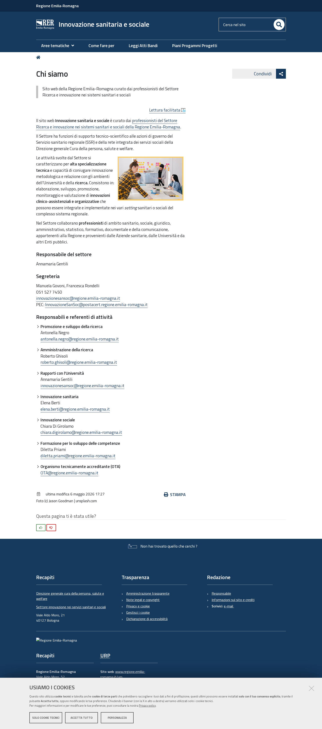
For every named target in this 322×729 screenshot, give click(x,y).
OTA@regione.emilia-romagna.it (69, 473)
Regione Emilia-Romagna (57, 6)
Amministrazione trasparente (148, 593)
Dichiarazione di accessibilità (147, 618)
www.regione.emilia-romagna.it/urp (122, 674)
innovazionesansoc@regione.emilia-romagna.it (78, 298)
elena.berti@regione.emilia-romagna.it (75, 409)
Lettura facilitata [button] (165, 110)
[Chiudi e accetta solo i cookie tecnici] (311, 688)
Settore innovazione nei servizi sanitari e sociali (71, 607)
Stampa (178, 494)
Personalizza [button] (117, 717)
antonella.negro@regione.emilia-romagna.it (80, 339)
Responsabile (221, 593)
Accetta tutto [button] (82, 717)
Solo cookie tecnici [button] (45, 717)
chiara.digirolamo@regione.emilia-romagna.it (81, 432)
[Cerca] (279, 24)
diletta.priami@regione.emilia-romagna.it (78, 455)
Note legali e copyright (143, 599)
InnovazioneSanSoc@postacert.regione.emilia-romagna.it (96, 304)
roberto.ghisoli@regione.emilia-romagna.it (79, 362)
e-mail (229, 606)
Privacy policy (147, 705)
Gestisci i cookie (138, 612)
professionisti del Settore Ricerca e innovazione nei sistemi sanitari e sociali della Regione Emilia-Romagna (108, 123)
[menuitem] (59, 46)
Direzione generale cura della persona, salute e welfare (70, 596)
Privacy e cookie (138, 606)
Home (39, 57)
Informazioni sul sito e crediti (233, 599)
